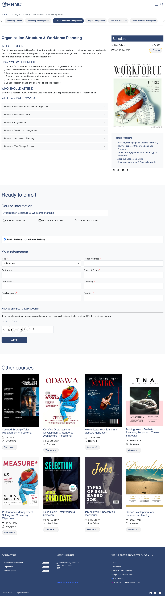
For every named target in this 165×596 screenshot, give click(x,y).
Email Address (9, 293)
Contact (45, 563)
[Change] (4, 329)
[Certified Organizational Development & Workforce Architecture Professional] (61, 400)
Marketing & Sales (14, 21)
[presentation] (1, 20)
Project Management (96, 21)
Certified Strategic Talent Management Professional (17, 430)
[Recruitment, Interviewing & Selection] (61, 483)
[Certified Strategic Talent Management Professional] (20, 400)
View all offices (67, 582)
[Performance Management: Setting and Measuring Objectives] (20, 483)
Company (49, 4)
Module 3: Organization (15, 122)
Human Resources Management (48, 14)
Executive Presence (118, 21)
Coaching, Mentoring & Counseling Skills (136, 162)
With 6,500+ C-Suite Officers (123, 583)
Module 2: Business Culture (17, 114)
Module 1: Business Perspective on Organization (27, 106)
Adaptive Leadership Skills (130, 159)
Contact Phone (91, 270)
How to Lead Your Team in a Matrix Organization (101, 430)
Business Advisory (67, 4)
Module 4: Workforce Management (20, 130)
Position (88, 293)
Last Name (7, 281)
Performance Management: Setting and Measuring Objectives (17, 515)
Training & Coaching (113, 4)
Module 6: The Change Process (19, 146)
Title (4, 258)
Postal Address (91, 258)
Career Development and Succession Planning (140, 513)
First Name (7, 270)
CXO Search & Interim (90, 4)
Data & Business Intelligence (144, 21)
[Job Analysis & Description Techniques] (103, 483)
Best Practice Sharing (137, 4)
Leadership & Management (38, 21)
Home (4, 14)
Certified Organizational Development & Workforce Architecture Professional (58, 432)
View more (8, 447)
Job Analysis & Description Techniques (100, 513)
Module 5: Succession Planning (19, 138)
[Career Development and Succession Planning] (144, 483)
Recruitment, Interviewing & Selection (59, 513)
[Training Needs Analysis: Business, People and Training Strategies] (144, 400)
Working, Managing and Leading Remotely (137, 142)
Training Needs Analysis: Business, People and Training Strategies (143, 432)
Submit (14, 339)
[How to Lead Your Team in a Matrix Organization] (103, 400)
